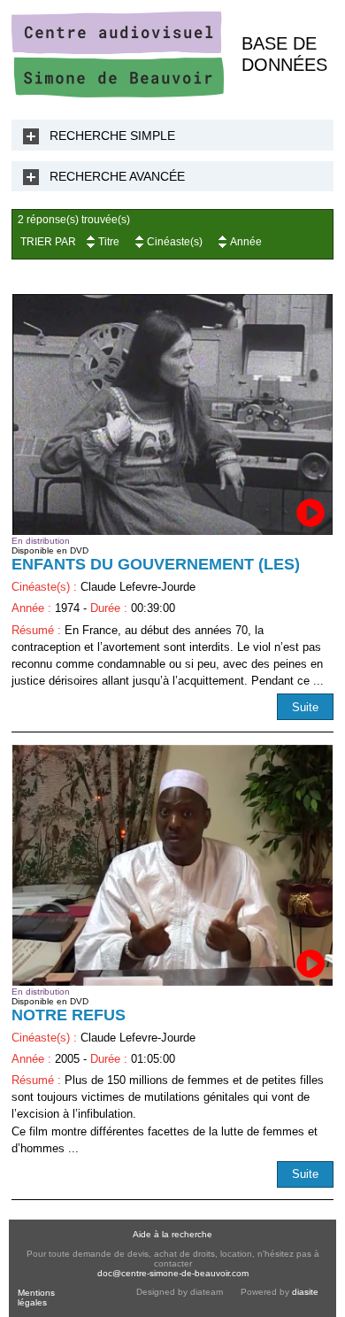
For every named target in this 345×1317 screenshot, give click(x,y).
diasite (305, 1292)
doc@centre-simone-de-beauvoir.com (173, 1273)
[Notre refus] (173, 865)
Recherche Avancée (117, 176)
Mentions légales (36, 1297)
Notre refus (69, 1015)
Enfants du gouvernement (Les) (156, 564)
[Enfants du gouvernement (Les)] (173, 414)
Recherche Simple (112, 135)
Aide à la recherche (172, 1234)
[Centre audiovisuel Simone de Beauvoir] (118, 93)
